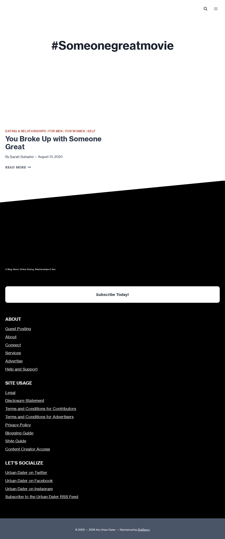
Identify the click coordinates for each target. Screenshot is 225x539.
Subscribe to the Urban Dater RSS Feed (41, 496)
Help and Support (21, 369)
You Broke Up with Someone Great (53, 142)
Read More (18, 167)
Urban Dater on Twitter (26, 472)
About (10, 336)
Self (91, 131)
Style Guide (15, 440)
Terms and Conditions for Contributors (40, 408)
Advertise (14, 361)
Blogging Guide (19, 433)
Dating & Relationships (25, 131)
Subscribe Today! (112, 294)
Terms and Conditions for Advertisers (39, 416)
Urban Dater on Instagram (29, 488)
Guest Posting (18, 328)
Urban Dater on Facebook (29, 480)
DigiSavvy (144, 529)
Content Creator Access (27, 449)
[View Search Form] (205, 9)
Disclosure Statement (24, 400)
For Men (55, 131)
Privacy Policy (18, 424)
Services (13, 352)
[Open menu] (216, 8)
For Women (75, 131)
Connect (13, 345)
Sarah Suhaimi (22, 157)
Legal (10, 392)
